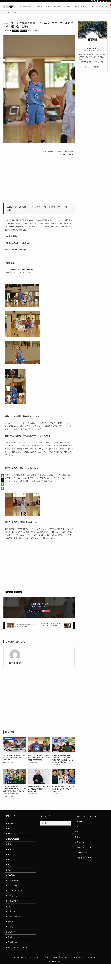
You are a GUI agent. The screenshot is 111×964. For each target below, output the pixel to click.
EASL (10, 828)
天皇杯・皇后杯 (14, 916)
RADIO (11, 849)
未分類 (10, 926)
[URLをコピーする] (2, 488)
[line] (97, 1)
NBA (10, 844)
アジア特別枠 (13, 880)
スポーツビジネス (15, 890)
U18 (9, 864)
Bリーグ (11, 823)
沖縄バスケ (23, 30)
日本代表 (11, 921)
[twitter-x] (92, 1)
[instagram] (94, 1)
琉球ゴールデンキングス (17, 947)
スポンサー (12, 885)
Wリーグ (11, 870)
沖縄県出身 (12, 942)
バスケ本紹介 (13, 901)
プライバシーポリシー (86, 857)
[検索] (106, 1)
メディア (11, 906)
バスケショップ (14, 895)
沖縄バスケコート (15, 937)
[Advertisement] (39, 178)
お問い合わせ (82, 852)
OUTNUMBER (15, 663)
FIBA (10, 833)
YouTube (11, 875)
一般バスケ (16, 30)
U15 (9, 859)
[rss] (103, 1)
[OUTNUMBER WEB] (8, 6)
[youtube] (100, 1)
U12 (9, 854)
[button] (2, 475)
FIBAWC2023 (13, 839)
